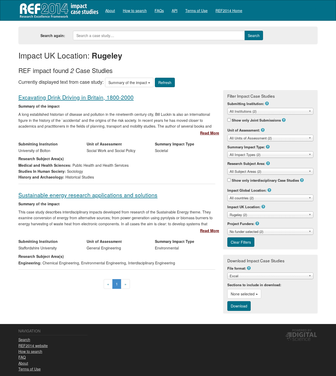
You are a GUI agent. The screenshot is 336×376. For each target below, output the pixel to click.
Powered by (301, 330)
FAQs (159, 10)
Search (24, 339)
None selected (243, 293)
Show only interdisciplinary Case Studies (265, 180)
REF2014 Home (229, 10)
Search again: (52, 35)
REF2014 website (33, 345)
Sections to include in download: (254, 284)
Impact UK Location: (243, 206)
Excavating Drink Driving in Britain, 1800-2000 (76, 97)
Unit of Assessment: (243, 130)
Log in (312, 8)
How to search (135, 10)
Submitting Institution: (245, 103)
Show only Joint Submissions (256, 120)
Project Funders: (240, 223)
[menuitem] (110, 10)
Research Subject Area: (246, 163)
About (110, 10)
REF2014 (57, 10)
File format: (236, 268)
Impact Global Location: (246, 190)
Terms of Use (196, 10)
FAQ (22, 357)
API (174, 10)
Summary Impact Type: (246, 146)
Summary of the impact (128, 82)
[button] (267, 103)
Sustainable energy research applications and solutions (88, 195)
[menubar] (173, 10)
